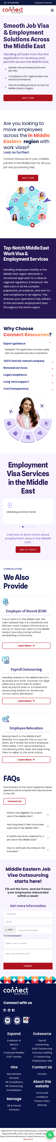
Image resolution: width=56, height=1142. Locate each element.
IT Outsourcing (42, 1056)
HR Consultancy (14, 1082)
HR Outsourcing (14, 1086)
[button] (52, 10)
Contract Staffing (42, 1052)
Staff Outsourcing (42, 1048)
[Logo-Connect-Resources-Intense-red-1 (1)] (12, 10)
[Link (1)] (9, 1011)
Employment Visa (42, 1060)
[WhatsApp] (50, 1135)
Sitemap (42, 1105)
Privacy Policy (42, 1101)
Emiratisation (14, 1090)
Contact (42, 1074)
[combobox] (28, 944)
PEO (14, 1048)
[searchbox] (28, 943)
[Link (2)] (13, 1011)
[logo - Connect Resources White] (15, 991)
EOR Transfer (14, 1056)
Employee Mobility (14, 1052)
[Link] (4, 1011)
